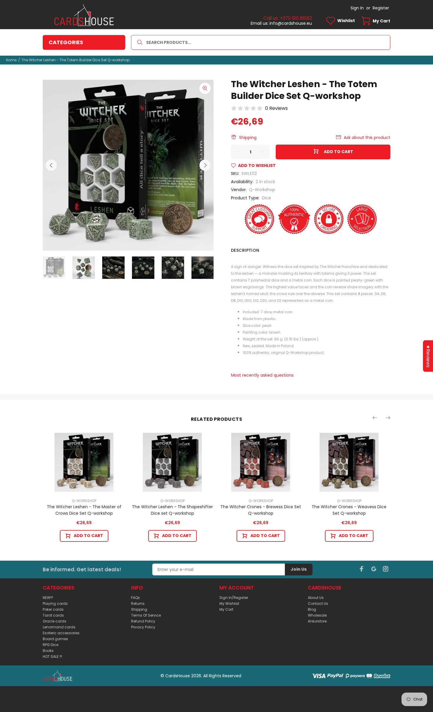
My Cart (226, 609)
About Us (316, 597)
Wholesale (317, 615)
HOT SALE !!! (52, 656)
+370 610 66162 (296, 18)
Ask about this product (367, 137)
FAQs (135, 597)
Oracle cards (54, 621)
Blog (312, 609)
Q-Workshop (262, 190)
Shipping (248, 137)
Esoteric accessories (61, 632)
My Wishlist (229, 603)
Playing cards (55, 603)
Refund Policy (143, 621)
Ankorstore (317, 621)
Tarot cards (53, 615)
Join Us (299, 569)
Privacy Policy (143, 627)
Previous (51, 165)
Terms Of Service (146, 615)
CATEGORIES (66, 42)
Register (381, 8)
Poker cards (53, 609)
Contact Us (318, 603)
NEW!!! (48, 597)
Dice (266, 198)
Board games (55, 638)
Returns (138, 603)
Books (48, 650)
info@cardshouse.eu (291, 23)
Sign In (357, 8)
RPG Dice (50, 644)
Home (11, 59)
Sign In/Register (233, 597)
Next (205, 165)
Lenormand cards (59, 627)
